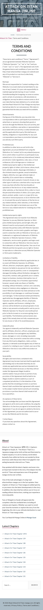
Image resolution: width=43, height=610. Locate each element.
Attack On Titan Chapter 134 (14, 562)
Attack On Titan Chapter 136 (14, 553)
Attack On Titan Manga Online (21, 9)
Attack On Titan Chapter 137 (14, 548)
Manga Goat (31, 517)
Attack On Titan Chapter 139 (14, 538)
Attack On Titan (6, 38)
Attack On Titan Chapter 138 (14, 543)
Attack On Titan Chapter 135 (14, 557)
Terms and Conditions (30, 605)
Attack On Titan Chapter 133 (14, 567)
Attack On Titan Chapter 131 (14, 576)
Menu (23, 30)
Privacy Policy (16, 605)
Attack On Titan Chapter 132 (14, 571)
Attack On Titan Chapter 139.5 (15, 534)
